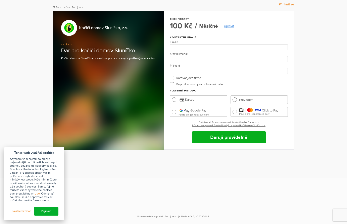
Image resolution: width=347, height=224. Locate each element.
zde (37, 193)
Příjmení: (175, 65)
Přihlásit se (286, 4)
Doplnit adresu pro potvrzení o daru (201, 84)
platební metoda (183, 90)
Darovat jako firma (188, 78)
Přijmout (46, 211)
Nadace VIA (187, 216)
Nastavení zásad (21, 211)
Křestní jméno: (179, 54)
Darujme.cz (171, 216)
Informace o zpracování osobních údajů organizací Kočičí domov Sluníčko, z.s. (228, 125)
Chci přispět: (180, 19)
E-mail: (174, 42)
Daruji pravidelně (229, 137)
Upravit (229, 26)
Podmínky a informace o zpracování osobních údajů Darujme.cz (229, 122)
